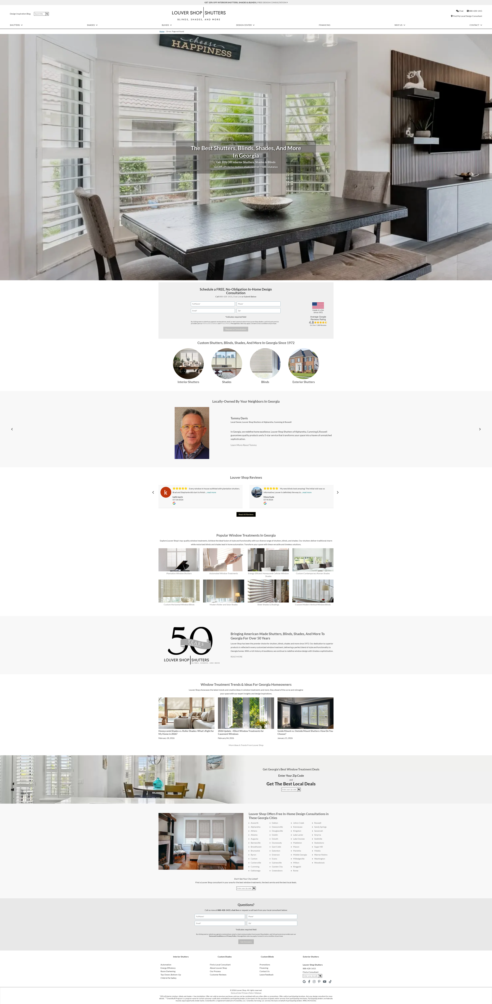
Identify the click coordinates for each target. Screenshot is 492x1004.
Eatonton (276, 850)
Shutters (15, 25)
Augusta (254, 839)
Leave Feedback (266, 974)
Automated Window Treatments (223, 573)
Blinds (165, 25)
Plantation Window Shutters (179, 573)
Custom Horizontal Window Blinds (179, 604)
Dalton (275, 823)
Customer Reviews (218, 974)
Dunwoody (277, 842)
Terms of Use (236, 993)
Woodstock (319, 862)
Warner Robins (320, 854)
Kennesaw (297, 827)
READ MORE (236, 656)
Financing (324, 25)
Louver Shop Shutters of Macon (248, 424)
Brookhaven (256, 846)
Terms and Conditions (210, 323)
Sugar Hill (318, 846)
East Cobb (276, 846)
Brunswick (255, 850)
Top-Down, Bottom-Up (171, 974)
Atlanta (254, 835)
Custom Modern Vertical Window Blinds (313, 604)
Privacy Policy (225, 323)
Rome (295, 870)
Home (162, 31)
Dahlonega (255, 870)
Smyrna (317, 835)
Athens (254, 831)
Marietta (297, 850)
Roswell (317, 823)
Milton (296, 862)
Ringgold (297, 866)
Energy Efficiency (168, 968)
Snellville (318, 839)
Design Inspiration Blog (20, 13)
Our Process (215, 971)
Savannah (318, 831)
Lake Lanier (298, 835)
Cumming (255, 866)
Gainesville (277, 862)
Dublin (275, 835)
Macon (296, 846)
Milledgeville (298, 858)
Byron (253, 854)
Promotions (265, 964)
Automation (166, 964)
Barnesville (255, 842)
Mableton (297, 842)
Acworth (254, 823)
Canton (254, 858)
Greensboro (277, 870)
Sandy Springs (320, 827)
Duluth (275, 839)
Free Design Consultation (272, 2)
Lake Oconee (299, 839)
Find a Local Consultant (220, 964)
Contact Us (265, 971)
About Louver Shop (218, 968)
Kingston (297, 831)
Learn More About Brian (235, 443)
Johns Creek (298, 823)
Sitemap (258, 993)
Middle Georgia (300, 854)
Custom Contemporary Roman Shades (313, 573)
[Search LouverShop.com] (299, 789)
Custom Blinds (267, 956)
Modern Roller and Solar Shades (224, 604)
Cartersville (256, 862)
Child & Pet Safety (168, 978)
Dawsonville (277, 827)
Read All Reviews (246, 514)
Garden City (277, 866)
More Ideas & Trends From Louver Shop (246, 745)
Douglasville (277, 831)
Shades (91, 25)
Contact (475, 25)
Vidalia (317, 850)
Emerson (276, 854)
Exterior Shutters (304, 382)
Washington (319, 858)
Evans (274, 858)
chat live (235, 910)
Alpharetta (255, 827)
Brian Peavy (231, 420)
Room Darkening (168, 971)
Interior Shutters (188, 382)
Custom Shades (225, 956)
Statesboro (319, 842)
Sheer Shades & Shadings (268, 604)
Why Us (398, 25)
